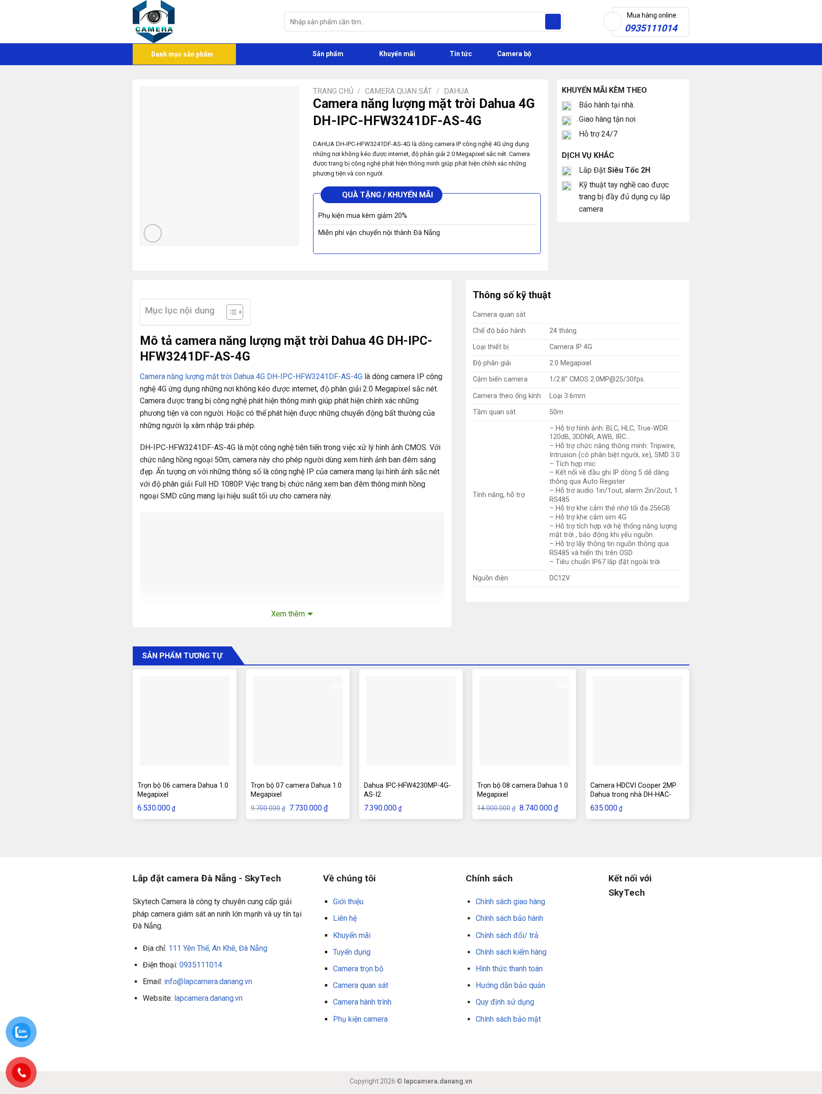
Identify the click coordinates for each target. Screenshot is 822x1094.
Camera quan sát (360, 985)
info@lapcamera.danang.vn (208, 981)
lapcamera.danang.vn (208, 998)
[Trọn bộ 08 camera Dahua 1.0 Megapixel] (524, 721)
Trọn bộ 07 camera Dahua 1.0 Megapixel (296, 790)
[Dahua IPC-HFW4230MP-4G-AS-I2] (411, 721)
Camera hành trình (362, 1001)
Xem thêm (288, 613)
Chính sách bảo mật (508, 1019)
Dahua (456, 91)
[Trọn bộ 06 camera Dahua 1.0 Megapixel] (184, 721)
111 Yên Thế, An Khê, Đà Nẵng (217, 948)
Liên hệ (345, 918)
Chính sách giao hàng (510, 901)
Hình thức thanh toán (509, 968)
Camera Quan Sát (398, 91)
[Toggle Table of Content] (230, 312)
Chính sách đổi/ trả (507, 935)
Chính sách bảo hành (509, 918)
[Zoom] (153, 233)
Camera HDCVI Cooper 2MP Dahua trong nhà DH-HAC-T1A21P (633, 794)
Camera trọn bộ (358, 968)
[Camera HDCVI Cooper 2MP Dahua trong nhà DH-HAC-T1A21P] (637, 721)
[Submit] (553, 22)
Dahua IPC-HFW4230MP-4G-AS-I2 (407, 790)
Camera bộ (513, 54)
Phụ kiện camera (360, 1019)
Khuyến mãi (396, 54)
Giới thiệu (348, 901)
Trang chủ (333, 91)
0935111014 (200, 964)
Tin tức (461, 54)
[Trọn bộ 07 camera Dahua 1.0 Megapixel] (297, 721)
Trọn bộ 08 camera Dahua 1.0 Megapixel (522, 790)
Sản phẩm (327, 54)
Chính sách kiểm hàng (511, 952)
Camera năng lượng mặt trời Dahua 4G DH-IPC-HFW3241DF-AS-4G (251, 376)
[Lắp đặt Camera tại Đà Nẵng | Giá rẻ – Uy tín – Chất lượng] (201, 21)
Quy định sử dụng (505, 1001)
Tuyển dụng (352, 952)
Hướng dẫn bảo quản (510, 985)
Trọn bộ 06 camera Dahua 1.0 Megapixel (182, 790)
